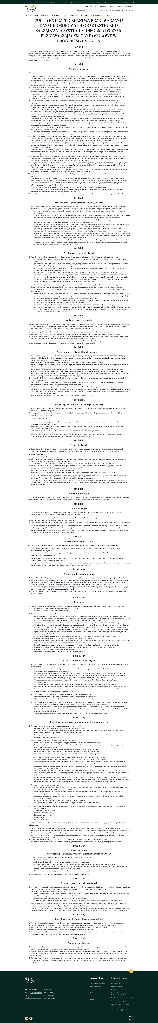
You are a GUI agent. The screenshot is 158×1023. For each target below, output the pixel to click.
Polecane (94, 15)
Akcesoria (73, 15)
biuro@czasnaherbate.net (33, 998)
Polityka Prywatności (117, 986)
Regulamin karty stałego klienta (119, 1001)
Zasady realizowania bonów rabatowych (122, 997)
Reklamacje (93, 993)
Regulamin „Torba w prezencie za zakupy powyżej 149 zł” (120, 1009)
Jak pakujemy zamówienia (97, 983)
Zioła (64, 15)
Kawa (36, 15)
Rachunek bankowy (95, 986)
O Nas (95, 6)
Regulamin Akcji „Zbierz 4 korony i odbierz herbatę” (120, 1005)
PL (129, 1019)
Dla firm (112, 6)
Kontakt (92, 999)
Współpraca (119, 6)
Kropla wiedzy (103, 6)
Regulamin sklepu (116, 983)
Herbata (28, 15)
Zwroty (92, 989)
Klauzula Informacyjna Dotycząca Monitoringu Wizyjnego (120, 993)
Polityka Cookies (115, 989)
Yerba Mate (55, 15)
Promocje (104, 15)
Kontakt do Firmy (129, 6)
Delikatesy (84, 15)
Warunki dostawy (95, 996)
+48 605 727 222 (36, 993)
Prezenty (44, 15)
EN (132, 1019)
